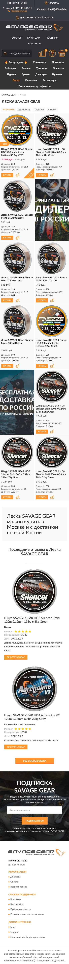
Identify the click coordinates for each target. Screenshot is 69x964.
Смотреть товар (16, 657)
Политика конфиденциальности (27, 937)
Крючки (57, 74)
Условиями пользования (39, 831)
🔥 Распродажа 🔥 (16, 62)
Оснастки (58, 68)
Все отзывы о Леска (34, 761)
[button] (17, 11)
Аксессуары (49, 80)
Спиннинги (39, 62)
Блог (13, 927)
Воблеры (10, 68)
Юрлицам (33, 38)
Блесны (25, 68)
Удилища (41, 68)
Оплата (14, 882)
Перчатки (31, 80)
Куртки (11, 74)
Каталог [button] (16, 38)
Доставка (15, 877)
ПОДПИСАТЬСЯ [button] (34, 821)
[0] (61, 53)
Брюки (26, 74)
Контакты (34, 44)
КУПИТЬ (7, 175)
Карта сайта (16, 904)
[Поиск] (5, 53)
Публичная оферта (20, 909)
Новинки (52, 38)
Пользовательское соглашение (27, 914)
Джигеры (41, 74)
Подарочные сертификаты (34, 86)
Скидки (14, 932)
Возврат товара (18, 887)
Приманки (58, 62)
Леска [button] (16, 80)
